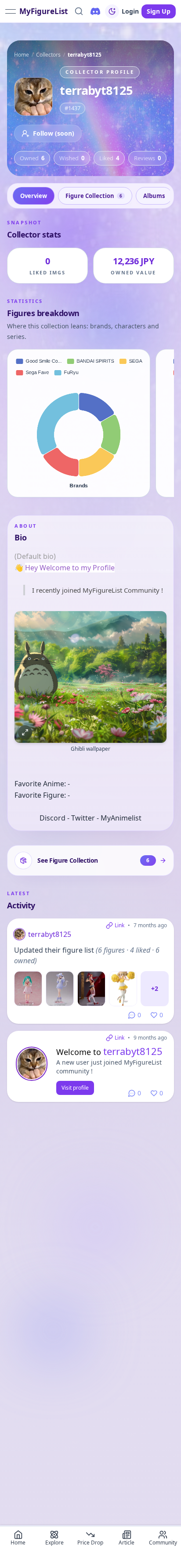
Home (21, 54)
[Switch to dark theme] (112, 11)
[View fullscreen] (25, 732)
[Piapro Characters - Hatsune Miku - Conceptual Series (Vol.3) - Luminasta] (28, 988)
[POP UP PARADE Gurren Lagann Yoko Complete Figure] (91, 988)
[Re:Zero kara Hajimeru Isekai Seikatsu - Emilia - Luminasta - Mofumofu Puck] (60, 988)
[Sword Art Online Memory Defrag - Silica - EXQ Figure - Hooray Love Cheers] (123, 988)
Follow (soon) (53, 133)
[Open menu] (10, 11)
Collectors (48, 54)
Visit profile (75, 1087)
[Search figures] (79, 11)
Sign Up (158, 11)
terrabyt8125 (49, 934)
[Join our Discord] (95, 11)
